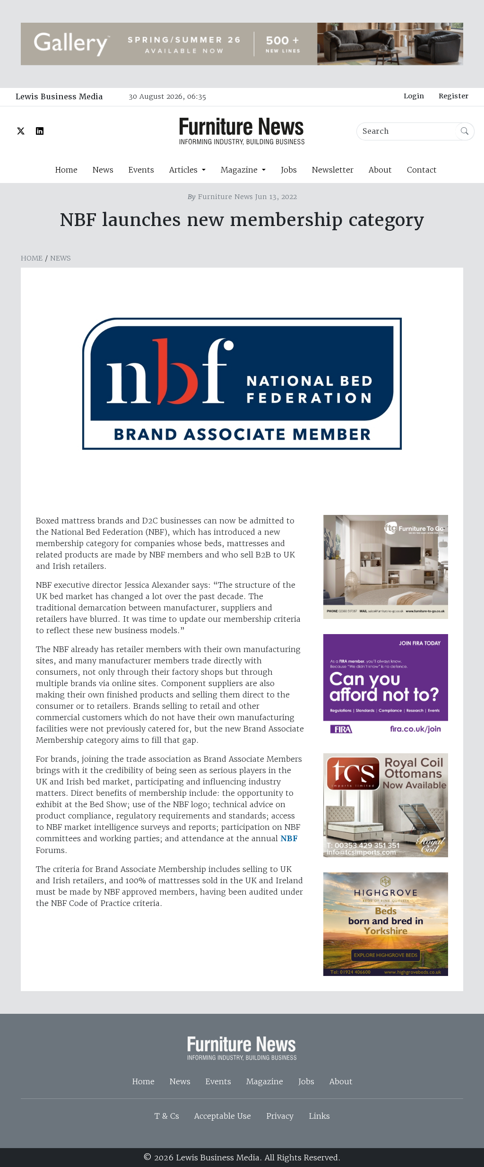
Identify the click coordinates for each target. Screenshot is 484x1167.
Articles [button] (184, 169)
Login (414, 96)
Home (66, 169)
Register (453, 96)
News (103, 169)
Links (319, 1116)
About (380, 169)
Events (141, 169)
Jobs (289, 169)
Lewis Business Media (59, 97)
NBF (289, 839)
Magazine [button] (240, 169)
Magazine (264, 1081)
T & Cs (167, 1116)
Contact (422, 169)
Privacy (280, 1116)
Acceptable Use (222, 1116)
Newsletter (333, 169)
